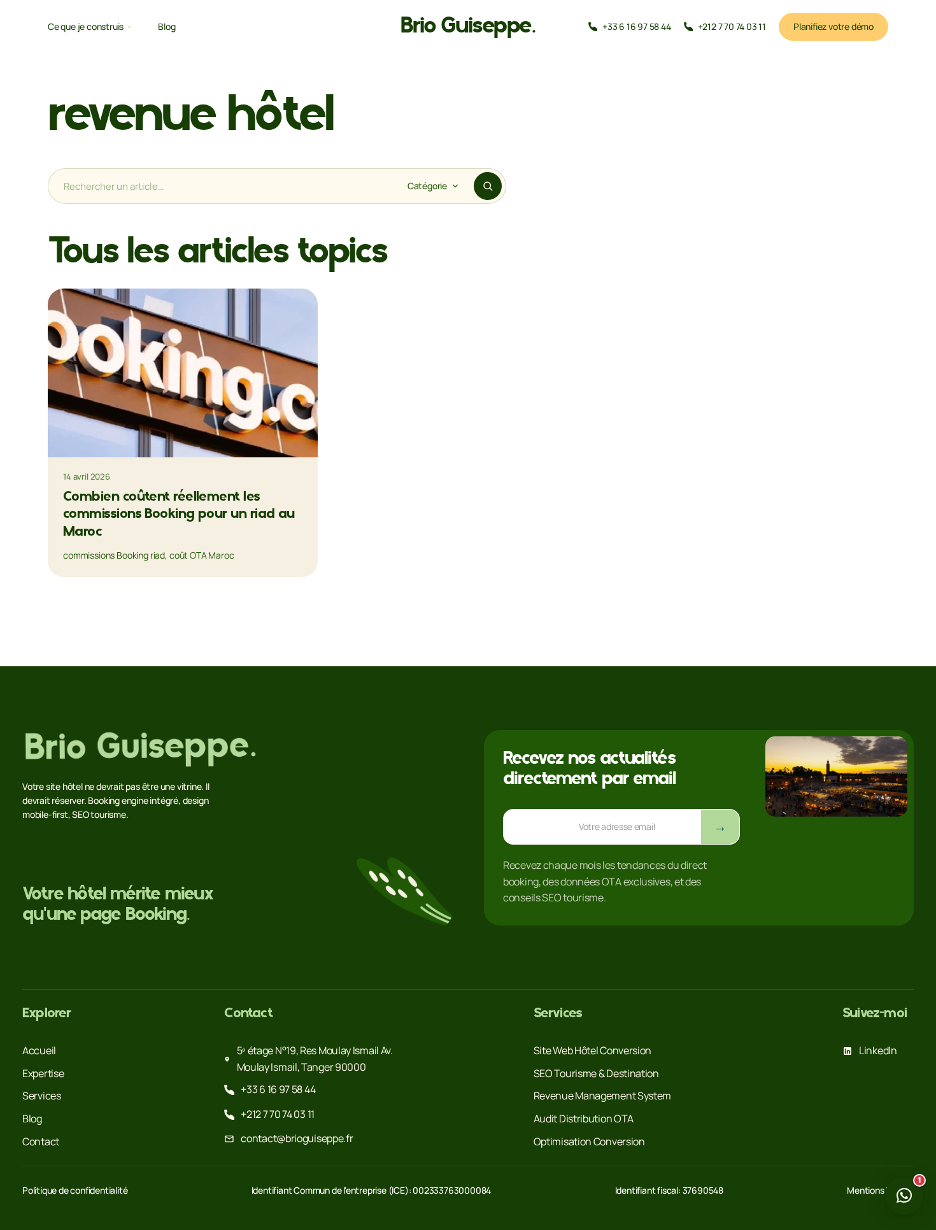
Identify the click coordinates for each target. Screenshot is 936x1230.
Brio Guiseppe (468, 26)
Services (41, 1096)
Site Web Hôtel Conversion (593, 1050)
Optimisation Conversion (589, 1141)
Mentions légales (880, 1190)
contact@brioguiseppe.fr (297, 1138)
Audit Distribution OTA (584, 1119)
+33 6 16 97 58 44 (278, 1089)
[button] (904, 1195)
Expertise (43, 1073)
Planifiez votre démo (833, 26)
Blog (166, 26)
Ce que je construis (86, 26)
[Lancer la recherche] (488, 186)
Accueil (39, 1050)
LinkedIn (878, 1050)
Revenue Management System (603, 1096)
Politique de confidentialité (74, 1190)
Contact (40, 1141)
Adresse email (535, 817)
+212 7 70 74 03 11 (278, 1114)
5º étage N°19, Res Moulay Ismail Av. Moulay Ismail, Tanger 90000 (315, 1058)
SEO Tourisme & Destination (596, 1073)
